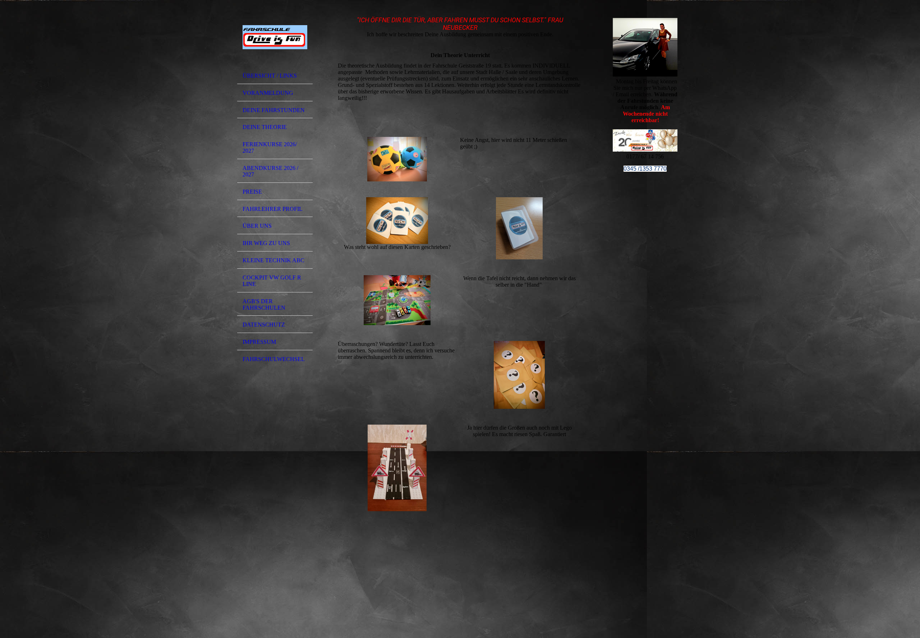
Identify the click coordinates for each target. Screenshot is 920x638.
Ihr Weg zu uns (266, 243)
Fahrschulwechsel (274, 359)
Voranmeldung (268, 93)
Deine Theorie (265, 127)
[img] (275, 37)
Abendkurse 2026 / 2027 (270, 171)
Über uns (257, 226)
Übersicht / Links (270, 76)
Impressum (259, 342)
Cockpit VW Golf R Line (272, 280)
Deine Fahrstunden (274, 110)
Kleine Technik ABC (273, 260)
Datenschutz (264, 325)
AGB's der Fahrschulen (264, 304)
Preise (252, 192)
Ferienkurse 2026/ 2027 (270, 147)
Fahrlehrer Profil (273, 209)
